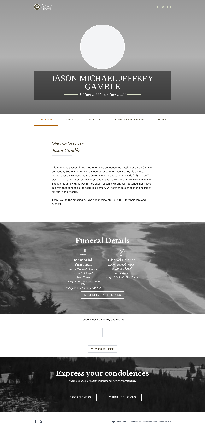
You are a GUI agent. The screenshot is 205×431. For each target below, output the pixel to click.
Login (113, 422)
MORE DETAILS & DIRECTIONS (102, 294)
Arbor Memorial (123, 422)
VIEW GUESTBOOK (102, 349)
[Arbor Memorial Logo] (43, 7)
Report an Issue (165, 422)
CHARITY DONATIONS (122, 397)
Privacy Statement (150, 422)
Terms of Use (136, 422)
